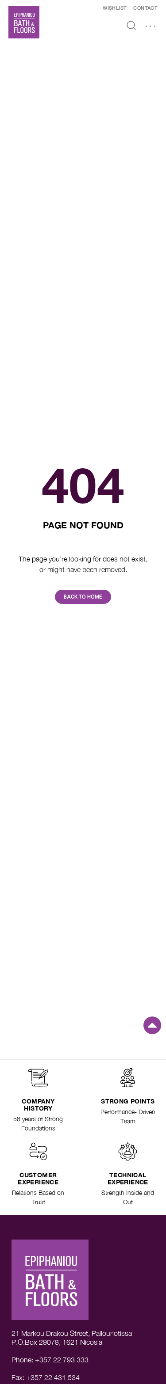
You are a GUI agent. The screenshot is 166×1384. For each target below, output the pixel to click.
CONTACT (145, 8)
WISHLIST (115, 8)
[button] (150, 26)
